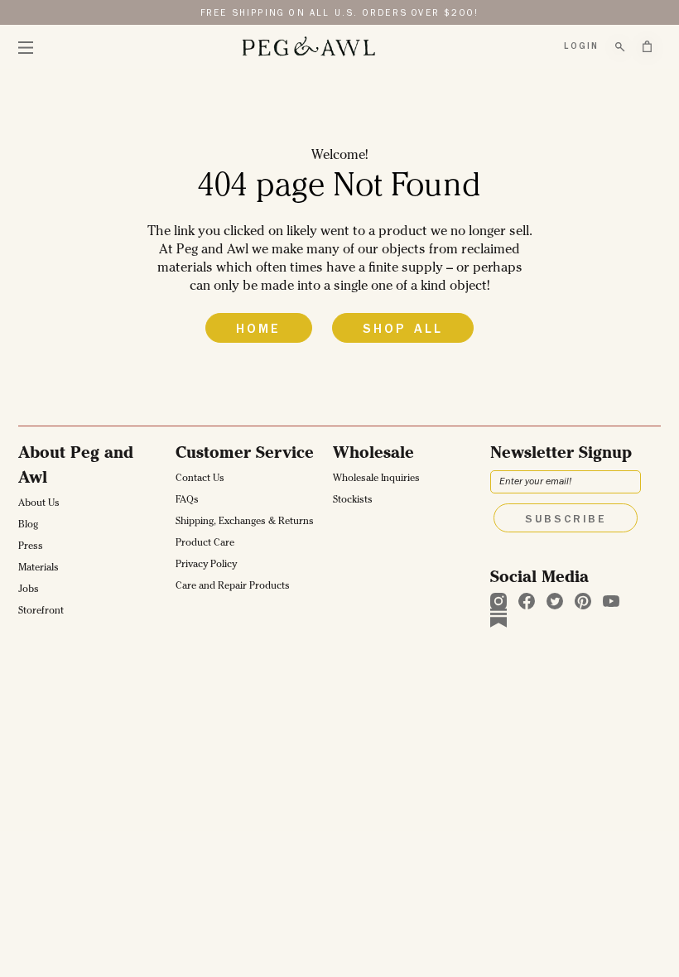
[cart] (647, 46)
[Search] (620, 47)
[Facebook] (526, 601)
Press (30, 547)
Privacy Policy (206, 565)
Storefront (41, 612)
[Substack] (498, 617)
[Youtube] (611, 601)
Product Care (205, 544)
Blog (28, 526)
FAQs (187, 501)
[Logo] (308, 46)
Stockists (353, 501)
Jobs (28, 590)
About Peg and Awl (75, 467)
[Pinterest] (583, 601)
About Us (39, 504)
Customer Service (245, 454)
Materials (38, 569)
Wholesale (373, 454)
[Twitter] (555, 601)
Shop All (403, 330)
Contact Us (200, 479)
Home (259, 330)
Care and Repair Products (233, 587)
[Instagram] (498, 601)
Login (581, 46)
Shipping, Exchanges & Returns (245, 522)
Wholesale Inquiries (376, 479)
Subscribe (565, 520)
